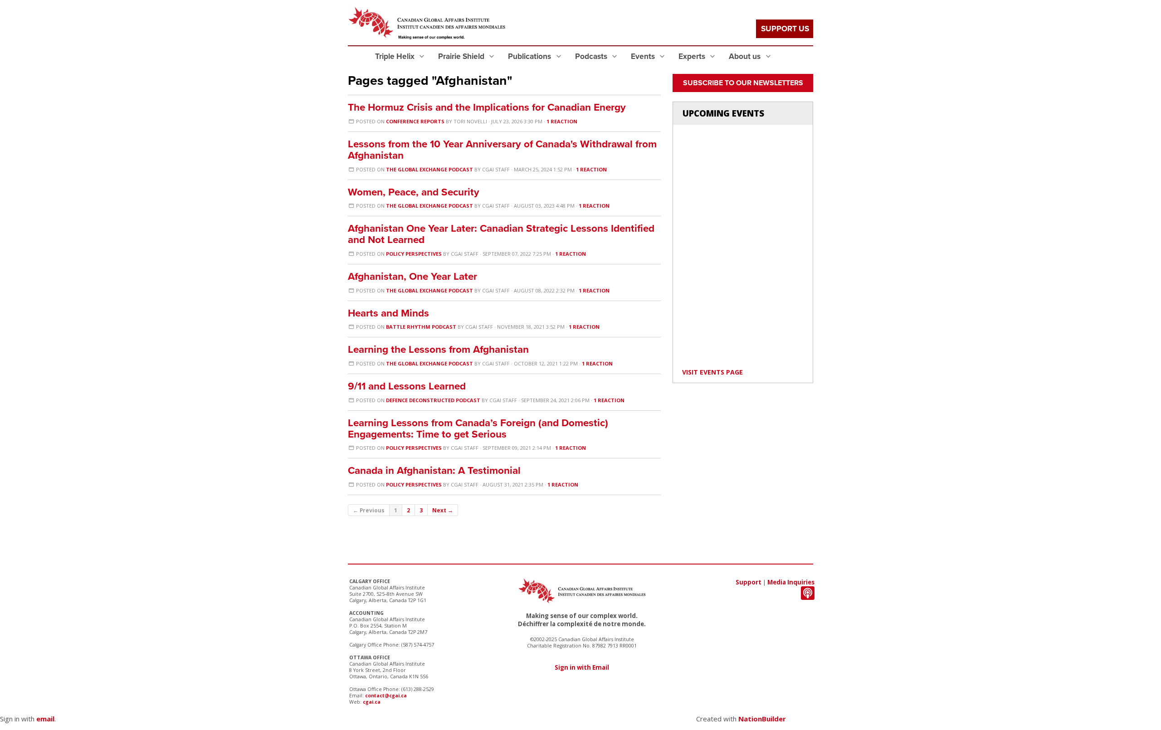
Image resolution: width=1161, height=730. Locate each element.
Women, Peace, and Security (413, 192)
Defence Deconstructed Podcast (433, 400)
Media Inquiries (791, 582)
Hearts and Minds (388, 313)
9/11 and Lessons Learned (407, 386)
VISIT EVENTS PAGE (712, 372)
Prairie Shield (462, 56)
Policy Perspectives (414, 253)
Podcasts (592, 56)
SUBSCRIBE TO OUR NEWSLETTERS (743, 83)
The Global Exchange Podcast (429, 169)
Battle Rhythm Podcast (421, 326)
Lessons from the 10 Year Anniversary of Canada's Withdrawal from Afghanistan (502, 149)
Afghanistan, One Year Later (412, 276)
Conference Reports (415, 121)
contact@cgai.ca (386, 695)
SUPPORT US (785, 29)
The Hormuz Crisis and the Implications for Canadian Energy (487, 107)
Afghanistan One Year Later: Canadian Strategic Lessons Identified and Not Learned (501, 234)
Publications (530, 56)
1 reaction (561, 121)
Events (644, 56)
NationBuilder (762, 718)
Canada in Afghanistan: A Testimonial (434, 470)
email (45, 718)
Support (748, 582)
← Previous (369, 510)
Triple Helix (395, 56)
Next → (442, 510)
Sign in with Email (582, 667)
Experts (692, 56)
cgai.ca (371, 702)
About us (745, 56)
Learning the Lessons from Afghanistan (438, 349)
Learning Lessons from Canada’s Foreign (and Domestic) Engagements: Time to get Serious (478, 428)
